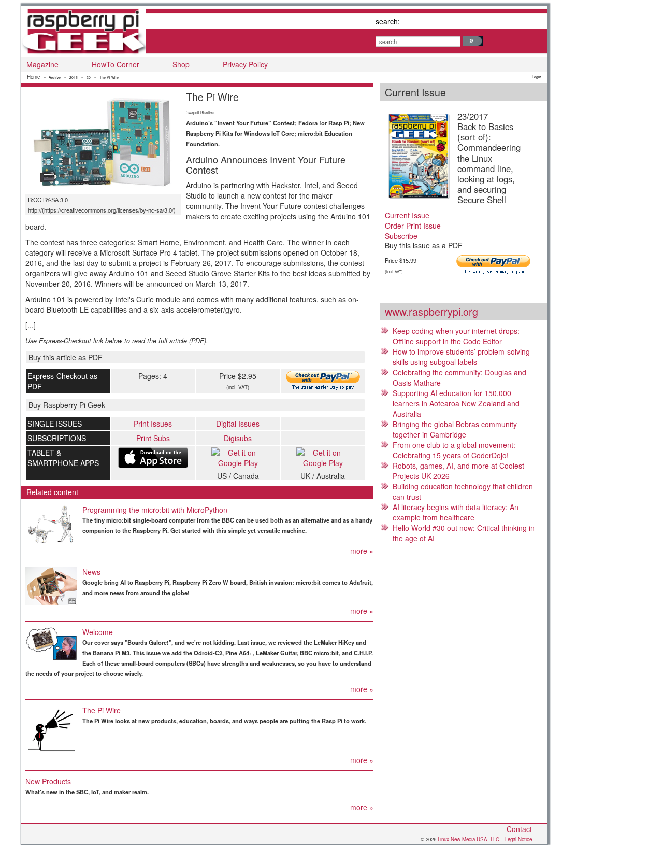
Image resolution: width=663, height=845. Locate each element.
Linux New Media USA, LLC (468, 839)
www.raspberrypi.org (431, 311)
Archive (55, 77)
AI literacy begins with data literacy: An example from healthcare (455, 512)
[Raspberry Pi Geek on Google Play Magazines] (237, 457)
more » (361, 550)
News (91, 572)
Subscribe (401, 236)
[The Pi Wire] (51, 730)
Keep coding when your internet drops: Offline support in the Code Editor (456, 336)
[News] (51, 586)
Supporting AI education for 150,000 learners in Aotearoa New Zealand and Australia (456, 403)
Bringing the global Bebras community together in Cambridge (455, 429)
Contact (519, 829)
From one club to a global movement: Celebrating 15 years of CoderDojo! (454, 450)
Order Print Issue (413, 225)
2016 (73, 77)
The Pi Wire (109, 77)
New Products (48, 781)
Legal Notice (518, 839)
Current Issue (407, 215)
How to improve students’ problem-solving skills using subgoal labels (461, 356)
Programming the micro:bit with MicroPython (154, 509)
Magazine (42, 64)
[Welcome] (51, 644)
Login (536, 76)
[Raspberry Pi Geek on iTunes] (152, 457)
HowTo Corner (115, 64)
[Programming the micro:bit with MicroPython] (51, 524)
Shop (181, 64)
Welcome (97, 632)
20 (89, 77)
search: (388, 21)
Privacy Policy (245, 64)
